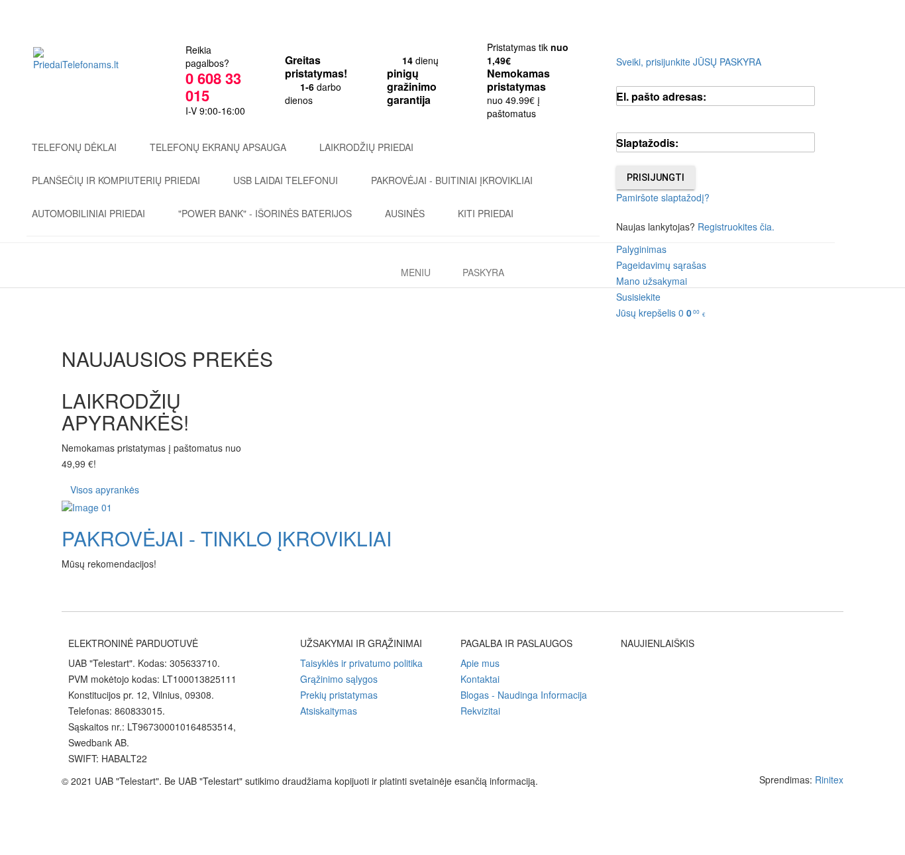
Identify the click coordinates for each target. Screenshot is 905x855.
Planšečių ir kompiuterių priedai (116, 180)
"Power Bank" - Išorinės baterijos (265, 213)
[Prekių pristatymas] (452, 507)
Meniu (416, 272)
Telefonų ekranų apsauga (218, 147)
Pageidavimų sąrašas (661, 265)
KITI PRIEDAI (485, 213)
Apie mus (480, 663)
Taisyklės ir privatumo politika (361, 663)
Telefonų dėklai (74, 147)
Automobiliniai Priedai (88, 213)
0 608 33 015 (213, 87)
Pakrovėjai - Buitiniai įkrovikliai (452, 180)
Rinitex (829, 779)
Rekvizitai (480, 710)
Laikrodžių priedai (366, 147)
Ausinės (405, 213)
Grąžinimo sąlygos (339, 678)
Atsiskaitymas (328, 710)
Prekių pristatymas (339, 694)
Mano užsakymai (651, 280)
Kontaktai (480, 678)
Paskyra (483, 272)
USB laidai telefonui (285, 180)
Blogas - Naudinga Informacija (523, 694)
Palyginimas (641, 249)
